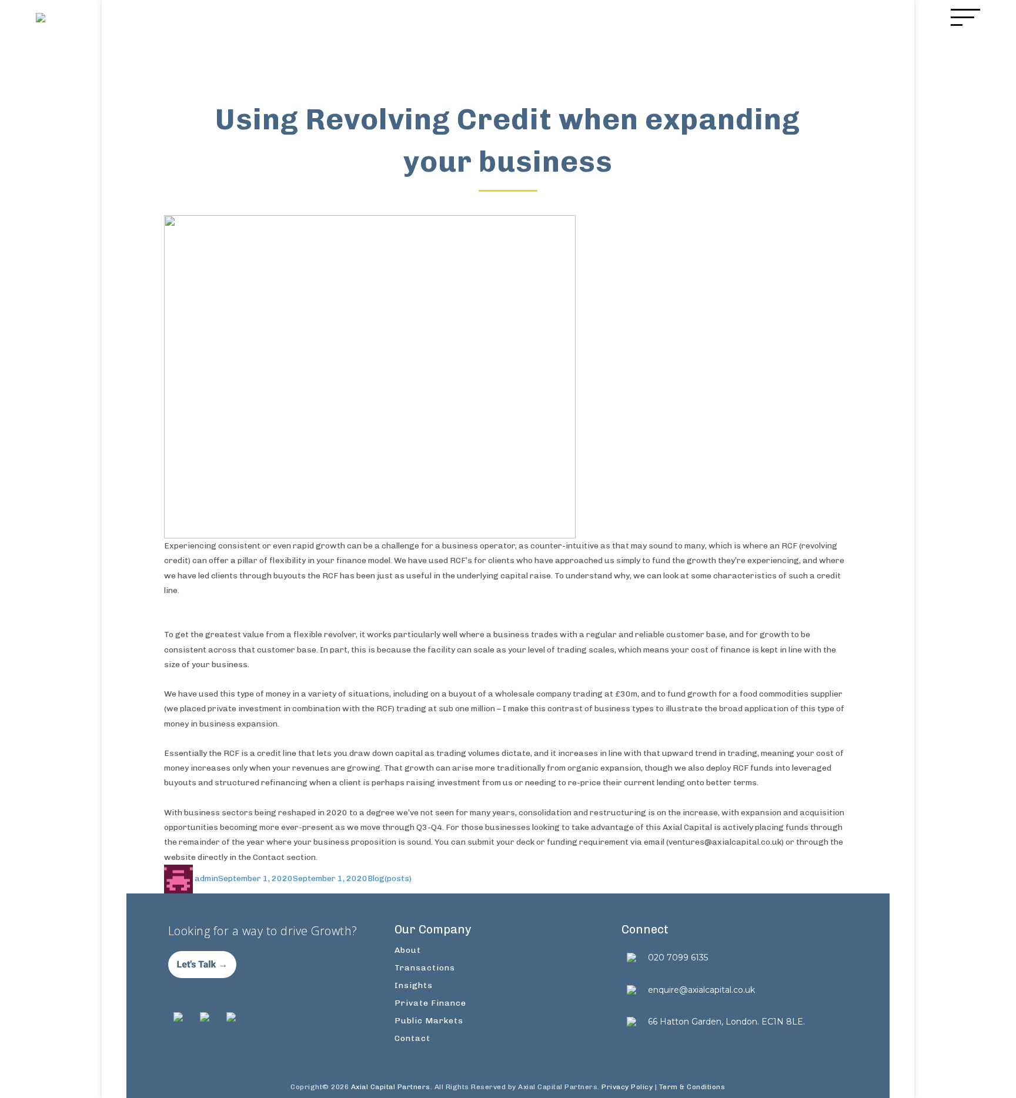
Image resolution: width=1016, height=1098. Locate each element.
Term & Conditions (692, 1087)
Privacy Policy (627, 1087)
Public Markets (429, 1021)
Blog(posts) (389, 878)
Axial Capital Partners (390, 1087)
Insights (414, 985)
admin (206, 878)
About (408, 950)
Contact (412, 1038)
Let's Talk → (202, 964)
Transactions (425, 968)
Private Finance (430, 1003)
